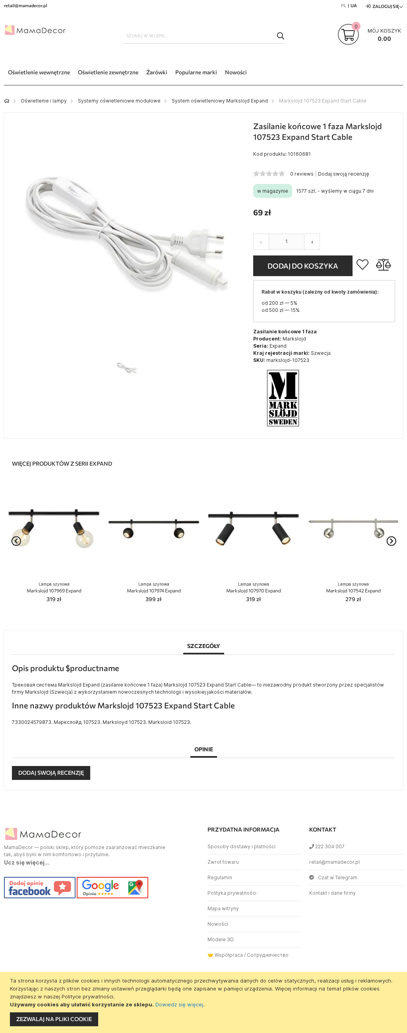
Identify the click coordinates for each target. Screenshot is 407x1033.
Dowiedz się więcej (179, 1004)
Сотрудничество (268, 955)
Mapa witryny (223, 908)
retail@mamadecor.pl (334, 862)
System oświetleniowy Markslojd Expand (220, 101)
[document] (204, 1002)
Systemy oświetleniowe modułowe (119, 101)
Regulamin (219, 877)
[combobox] (204, 36)
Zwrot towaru (223, 862)
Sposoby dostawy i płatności (241, 846)
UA (354, 5)
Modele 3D (220, 939)
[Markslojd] (283, 426)
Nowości (217, 924)
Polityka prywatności (231, 893)
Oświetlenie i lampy (44, 101)
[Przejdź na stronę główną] (7, 101)
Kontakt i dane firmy (332, 893)
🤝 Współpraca (225, 955)
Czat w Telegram (337, 877)
